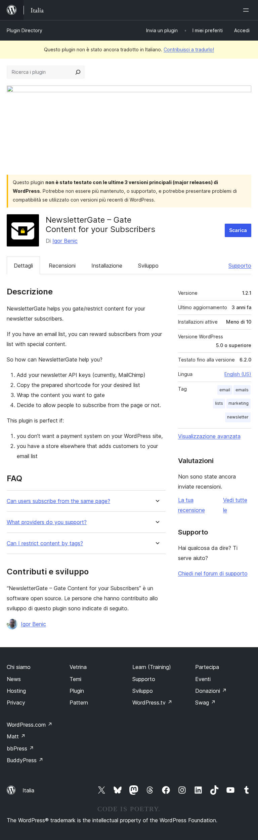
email (224, 389)
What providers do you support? (47, 522)
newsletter (238, 416)
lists (219, 403)
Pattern (79, 702)
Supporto (239, 265)
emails (242, 389)
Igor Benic (65, 240)
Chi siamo (19, 667)
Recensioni (62, 265)
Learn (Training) (151, 667)
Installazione (106, 265)
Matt (16, 736)
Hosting (16, 690)
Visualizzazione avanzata (209, 436)
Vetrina (78, 667)
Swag (205, 702)
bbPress (20, 748)
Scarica (238, 230)
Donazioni (211, 690)
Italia (28, 790)
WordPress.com (29, 724)
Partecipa (207, 667)
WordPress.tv (152, 702)
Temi (75, 679)
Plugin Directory (24, 30)
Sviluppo (148, 265)
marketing (238, 403)
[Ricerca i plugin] (78, 72)
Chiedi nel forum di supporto (213, 573)
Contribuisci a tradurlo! (189, 49)
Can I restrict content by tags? (45, 543)
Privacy (16, 702)
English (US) (237, 374)
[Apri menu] (247, 10)
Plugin (77, 690)
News (14, 679)
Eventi (203, 679)
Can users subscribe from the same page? (58, 501)
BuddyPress (25, 760)
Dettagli (23, 265)
